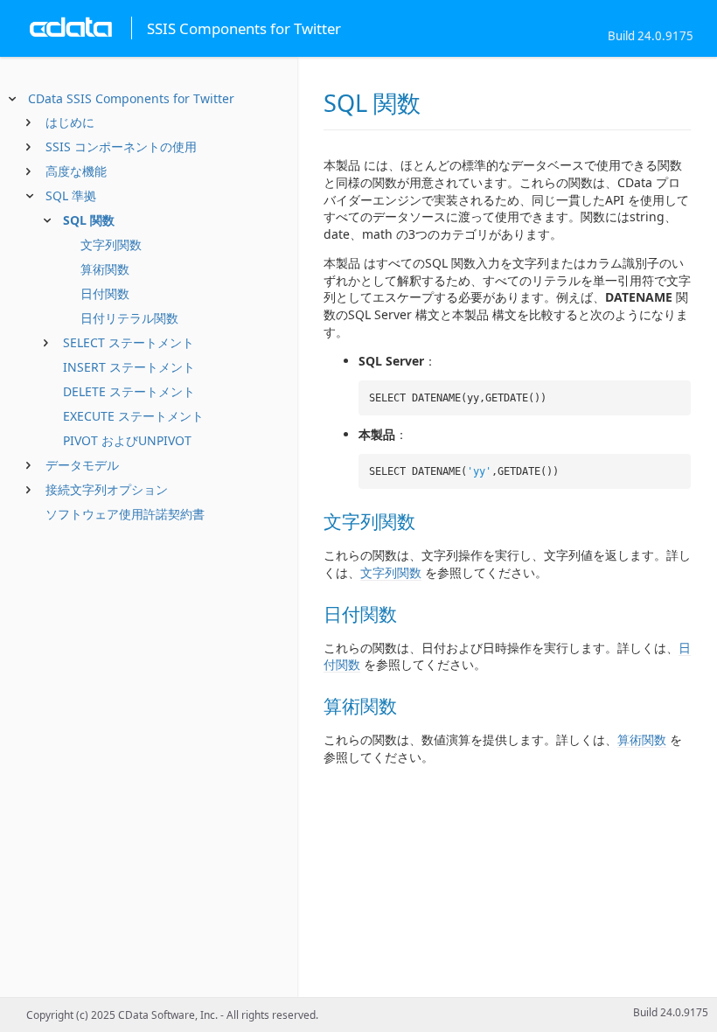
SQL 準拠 (70, 195)
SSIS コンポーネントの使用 (121, 146)
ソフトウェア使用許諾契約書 (125, 514)
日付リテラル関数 (129, 318)
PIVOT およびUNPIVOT (127, 440)
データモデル (82, 465)
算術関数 (104, 269)
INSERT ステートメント (129, 367)
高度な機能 (76, 171)
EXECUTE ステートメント (133, 416)
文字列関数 (111, 244)
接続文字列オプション (106, 489)
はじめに (69, 122)
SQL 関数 (89, 220)
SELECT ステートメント (128, 342)
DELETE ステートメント (129, 391)
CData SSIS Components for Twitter (131, 98)
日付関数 (104, 293)
